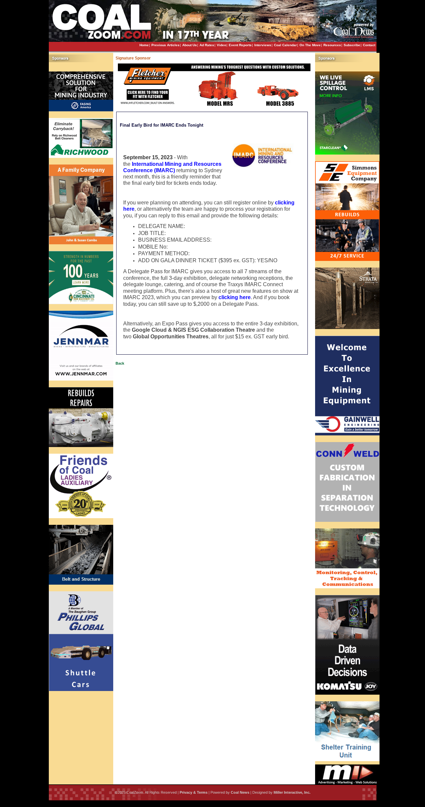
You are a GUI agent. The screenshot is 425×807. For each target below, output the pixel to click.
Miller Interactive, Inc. (292, 792)
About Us (189, 45)
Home (144, 45)
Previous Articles (165, 45)
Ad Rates (207, 45)
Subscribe (352, 45)
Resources (332, 45)
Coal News (240, 792)
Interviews (262, 45)
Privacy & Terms (194, 792)
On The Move (310, 45)
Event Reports (240, 45)
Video (221, 45)
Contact (369, 45)
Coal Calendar (285, 45)
